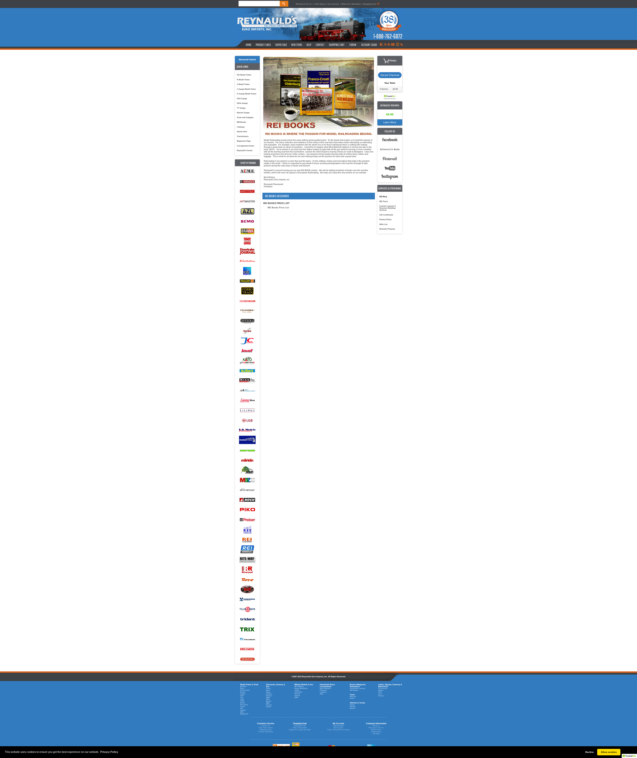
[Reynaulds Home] (244, 44)
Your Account (333, 4)
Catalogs (241, 127)
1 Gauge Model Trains (246, 89)
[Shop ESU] (247, 271)
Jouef (242, 706)
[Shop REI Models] (247, 549)
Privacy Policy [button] (109, 752)
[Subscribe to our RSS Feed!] (401, 44)
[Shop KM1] (247, 390)
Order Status (319, 4)
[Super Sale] (281, 44)
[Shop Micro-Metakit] (247, 490)
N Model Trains (243, 80)
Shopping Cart (369, 4)
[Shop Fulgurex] (247, 310)
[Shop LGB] (247, 420)
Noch (268, 692)
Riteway (353, 696)
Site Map (376, 734)
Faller (268, 688)
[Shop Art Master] (247, 201)
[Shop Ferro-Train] (247, 291)
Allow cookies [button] (609, 752)
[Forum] (353, 44)
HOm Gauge (242, 103)
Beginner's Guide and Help (299, 730)
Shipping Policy (266, 730)
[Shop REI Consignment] (247, 539)
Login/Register (338, 726)
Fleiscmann (245, 690)
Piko (242, 695)
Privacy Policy (385, 219)
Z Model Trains (243, 84)
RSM (268, 697)
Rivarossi (244, 705)
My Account (338, 728)
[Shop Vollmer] (247, 649)
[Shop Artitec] (247, 191)
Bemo (242, 703)
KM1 (242, 712)
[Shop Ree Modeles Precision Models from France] (247, 529)
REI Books (241, 122)
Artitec (268, 707)
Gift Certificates (386, 215)
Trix (241, 697)
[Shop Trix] (247, 629)
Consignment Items (245, 146)
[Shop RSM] (247, 589)
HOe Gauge (242, 99)
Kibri (268, 690)
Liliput (242, 694)
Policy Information (300, 728)
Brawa (242, 692)
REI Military (299, 686)
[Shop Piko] (247, 510)
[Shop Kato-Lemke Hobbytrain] (247, 360)
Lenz (380, 694)
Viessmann (382, 688)
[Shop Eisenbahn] (247, 251)
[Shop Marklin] (247, 460)
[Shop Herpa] (247, 330)
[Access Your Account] (369, 44)
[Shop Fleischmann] (247, 301)
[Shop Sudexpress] (247, 599)
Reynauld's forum (244, 150)
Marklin (243, 686)
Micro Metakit (325, 688)
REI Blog (383, 197)
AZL (241, 708)
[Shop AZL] (247, 211)
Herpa (352, 705)
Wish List (346, 4)
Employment (376, 732)
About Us (376, 726)
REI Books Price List (278, 207)
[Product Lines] (263, 44)
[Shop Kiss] (247, 380)
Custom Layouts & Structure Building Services (387, 208)
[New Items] (297, 44)
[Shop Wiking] (247, 659)
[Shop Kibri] (247, 370)
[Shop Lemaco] (247, 400)
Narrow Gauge (243, 113)
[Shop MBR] (247, 470)
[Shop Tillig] (247, 609)
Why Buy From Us (304, 4)
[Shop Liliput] (247, 410)
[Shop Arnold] (247, 181)
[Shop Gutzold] (247, 320)
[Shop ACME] (247, 171)
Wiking (352, 706)
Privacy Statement (265, 732)
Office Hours (376, 730)
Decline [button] (589, 752)
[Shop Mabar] (247, 440)
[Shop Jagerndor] (247, 340)
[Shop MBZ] (247, 480)
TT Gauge (241, 108)
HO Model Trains (244, 75)
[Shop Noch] (247, 500)
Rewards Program (387, 229)
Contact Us (265, 726)
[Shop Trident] (247, 619)
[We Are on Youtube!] (392, 44)
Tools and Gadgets (245, 117)
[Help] (309, 44)
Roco (242, 688)
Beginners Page (244, 141)
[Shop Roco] (247, 579)
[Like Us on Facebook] (381, 44)
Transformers (242, 136)
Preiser (269, 696)
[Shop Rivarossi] (247, 569)
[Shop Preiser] (247, 519)
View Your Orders (266, 728)
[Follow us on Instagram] (397, 44)
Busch (268, 701)
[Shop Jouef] (247, 350)
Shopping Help (300, 726)
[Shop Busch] (247, 241)
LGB (242, 699)
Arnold (243, 710)
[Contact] (320, 44)
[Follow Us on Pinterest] (388, 44)
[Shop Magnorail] (247, 450)
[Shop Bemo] (247, 221)
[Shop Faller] (247, 281)
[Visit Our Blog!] (385, 44)
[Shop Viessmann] (247, 639)
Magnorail (244, 714)
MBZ (268, 703)
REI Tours (383, 201)
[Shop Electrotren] (247, 261)
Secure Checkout (389, 75)
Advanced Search (247, 59)
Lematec (323, 692)
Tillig (242, 701)
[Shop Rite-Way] (247, 559)
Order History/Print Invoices (338, 730)
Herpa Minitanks (301, 688)
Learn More (389, 122)
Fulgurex (323, 690)
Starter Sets (242, 132)
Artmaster (298, 692)
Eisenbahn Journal (357, 688)
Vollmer (269, 694)
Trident (297, 695)
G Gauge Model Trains (246, 94)
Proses (269, 705)
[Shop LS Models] (247, 430)
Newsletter (356, 4)
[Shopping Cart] (337, 44)
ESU (380, 692)
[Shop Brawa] (247, 231)
